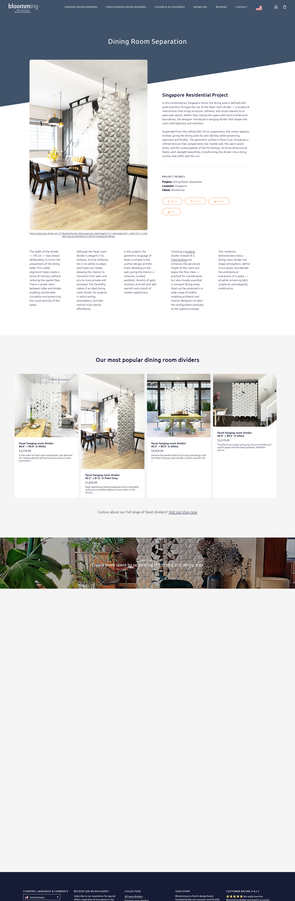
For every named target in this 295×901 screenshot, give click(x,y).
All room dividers (134, 896)
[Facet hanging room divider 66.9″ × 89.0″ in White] (245, 400)
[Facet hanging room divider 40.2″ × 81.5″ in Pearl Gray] (112, 421)
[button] (41, 897)
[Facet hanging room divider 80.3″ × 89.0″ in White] (178, 405)
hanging (190, 251)
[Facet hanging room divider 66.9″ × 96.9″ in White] (46, 405)
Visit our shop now (183, 512)
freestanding (179, 259)
